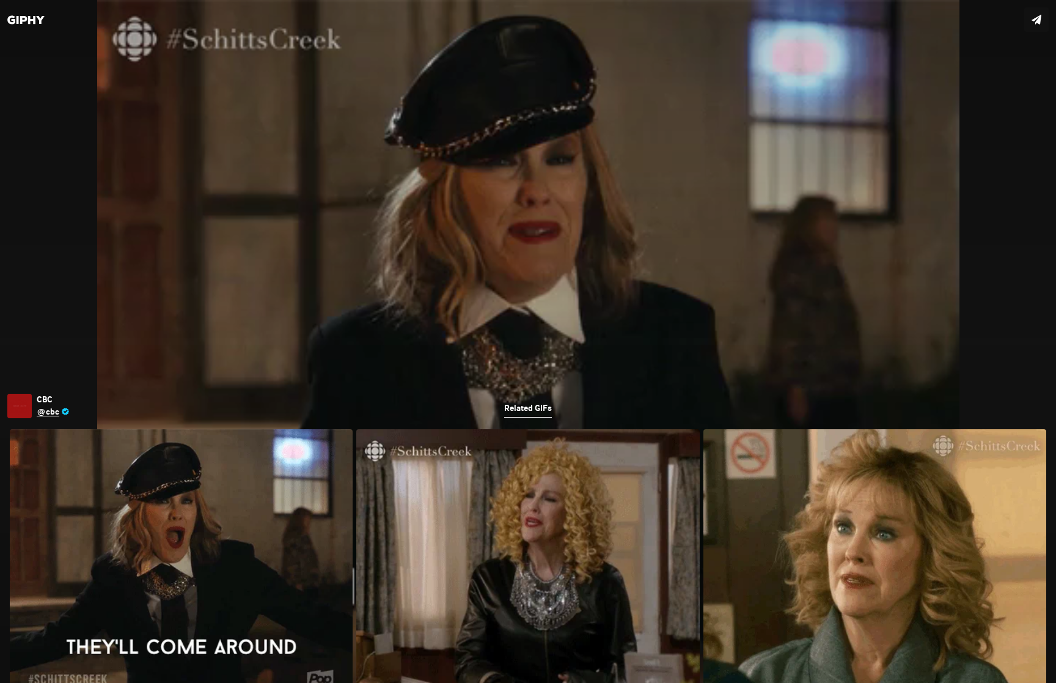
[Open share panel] (1036, 19)
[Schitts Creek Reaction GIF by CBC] (528, 341)
